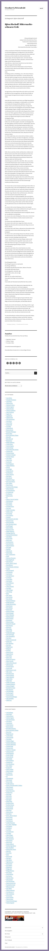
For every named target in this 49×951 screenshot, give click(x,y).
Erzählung (13, 324)
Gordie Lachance (10, 783)
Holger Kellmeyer (10, 531)
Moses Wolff (9, 631)
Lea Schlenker (9, 572)
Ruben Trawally (9, 661)
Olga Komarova (9, 862)
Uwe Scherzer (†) (10, 892)
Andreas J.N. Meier (10, 405)
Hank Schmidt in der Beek (12, 519)
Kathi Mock (8, 810)
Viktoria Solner (9, 899)
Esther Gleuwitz (10, 488)
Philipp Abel (9, 869)
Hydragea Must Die (10, 533)
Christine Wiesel (10, 456)
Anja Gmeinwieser (10, 419)
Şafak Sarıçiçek (9, 664)
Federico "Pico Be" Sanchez (12, 499)
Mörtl (7, 855)
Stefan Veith (9, 680)
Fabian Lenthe (9, 496)
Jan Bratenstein (9, 542)
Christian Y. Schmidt (11, 455)
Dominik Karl (9, 762)
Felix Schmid (9, 503)
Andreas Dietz (9, 403)
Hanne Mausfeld (10, 522)
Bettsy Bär (8, 437)
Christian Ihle (9, 451)
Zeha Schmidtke (10, 698)
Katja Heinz (9, 814)
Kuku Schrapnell (10, 570)
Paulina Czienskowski (11, 640)
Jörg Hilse (8, 549)
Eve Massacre (9, 494)
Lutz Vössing (9, 592)
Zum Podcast (8, 940)
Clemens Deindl (9, 751)
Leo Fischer (8, 577)
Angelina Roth (9, 417)
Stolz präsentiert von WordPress (22, 947)
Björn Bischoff (9, 439)
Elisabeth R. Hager (10, 480)
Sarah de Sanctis (10, 666)
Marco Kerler (9, 599)
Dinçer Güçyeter (10, 474)
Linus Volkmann (10, 583)
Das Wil (8, 467)
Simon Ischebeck (10, 675)
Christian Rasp (9, 746)
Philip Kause (9, 867)
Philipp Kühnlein (10, 871)
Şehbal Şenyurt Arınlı (11, 670)
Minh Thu (8, 851)
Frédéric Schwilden (10, 510)
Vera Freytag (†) (9, 693)
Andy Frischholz (10, 412)
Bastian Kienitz (9, 430)
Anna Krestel (9, 723)
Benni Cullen (9, 433)
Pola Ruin (8, 650)
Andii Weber (9, 401)
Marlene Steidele (10, 611)
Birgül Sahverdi (9, 734)
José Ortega (8, 794)
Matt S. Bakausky (10, 615)
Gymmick (8, 517)
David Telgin (9, 469)
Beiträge (9, 324)
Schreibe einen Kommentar (22, 324)
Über (6, 943)
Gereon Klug (9, 513)
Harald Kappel (9, 526)
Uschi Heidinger (10, 691)
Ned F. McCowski (10, 634)
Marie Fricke (9, 842)
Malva (7, 593)
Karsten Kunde (9, 807)
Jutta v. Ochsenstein (10, 554)
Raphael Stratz (9, 654)
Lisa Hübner (9, 828)
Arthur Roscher (9, 725)
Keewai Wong (9, 817)
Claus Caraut (9, 460)
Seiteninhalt (8, 927)
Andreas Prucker (10, 408)
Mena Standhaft (10, 847)
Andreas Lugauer (10, 407)
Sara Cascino (9, 876)
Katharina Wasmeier (11, 558)
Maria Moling (9, 608)
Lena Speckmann (10, 576)
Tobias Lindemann (10, 890)
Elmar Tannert (9, 485)
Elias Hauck (8, 476)
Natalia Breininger (10, 632)
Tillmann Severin (10, 887)
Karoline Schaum (10, 805)
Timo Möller (9, 888)
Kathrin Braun (9, 812)
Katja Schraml (9, 561)
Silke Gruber (9, 672)
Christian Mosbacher (11, 743)
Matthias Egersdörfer (11, 846)
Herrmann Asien (10, 529)
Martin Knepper (10, 613)
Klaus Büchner (9, 565)
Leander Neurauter (10, 823)
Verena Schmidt (9, 695)
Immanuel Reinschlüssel (11, 535)
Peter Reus (8, 645)
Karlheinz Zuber (10, 803)
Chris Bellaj (8, 739)
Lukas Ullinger (9, 590)
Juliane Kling (9, 552)
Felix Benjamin (9, 501)
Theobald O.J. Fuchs (10, 688)
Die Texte (7, 933)
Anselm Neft (9, 424)
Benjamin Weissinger (11, 432)
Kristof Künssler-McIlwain (12, 567)
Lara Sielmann (9, 821)
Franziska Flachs (10, 506)
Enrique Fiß (9, 767)
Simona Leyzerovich (11, 883)
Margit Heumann (10, 602)
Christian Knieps (10, 453)
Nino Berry (8, 638)
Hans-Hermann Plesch (11, 524)
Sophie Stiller (9, 679)
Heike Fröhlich (9, 528)
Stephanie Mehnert (10, 684)
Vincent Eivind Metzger (11, 697)
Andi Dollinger (9, 712)
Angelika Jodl (9, 416)
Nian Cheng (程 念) (10, 636)
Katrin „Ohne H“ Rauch (11, 563)
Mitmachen (8, 937)
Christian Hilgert (10, 741)
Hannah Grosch (9, 520)
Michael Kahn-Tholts (11, 849)
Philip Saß (8, 648)
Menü (41, 8)
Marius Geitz (9, 609)
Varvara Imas (9, 895)
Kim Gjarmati (9, 819)
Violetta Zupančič (10, 903)
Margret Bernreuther (11, 604)
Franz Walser (9, 504)
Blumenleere (9, 440)
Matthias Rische (10, 616)
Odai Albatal (9, 860)
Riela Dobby (9, 656)
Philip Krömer (9, 647)
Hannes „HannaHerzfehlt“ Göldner (14, 785)
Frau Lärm (8, 508)
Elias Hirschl (9, 478)
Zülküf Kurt (9, 700)
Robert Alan (9, 657)
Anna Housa (9, 421)
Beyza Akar (8, 732)
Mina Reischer (9, 625)
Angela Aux (8, 414)
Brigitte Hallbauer (10, 442)
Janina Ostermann (10, 791)
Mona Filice (9, 853)
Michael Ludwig (9, 622)
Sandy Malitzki (9, 874)
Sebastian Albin (9, 878)
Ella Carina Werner (10, 481)
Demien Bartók (9, 471)
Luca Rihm (8, 588)
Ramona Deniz (9, 652)
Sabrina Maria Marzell (11, 663)
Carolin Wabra (9, 444)
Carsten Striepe (9, 448)
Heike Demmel (9, 787)
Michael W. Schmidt (10, 624)
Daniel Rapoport (10, 464)
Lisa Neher (8, 584)
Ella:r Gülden (9, 483)
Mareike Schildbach (10, 600)
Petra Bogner (9, 865)
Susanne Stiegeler (10, 686)
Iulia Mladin (9, 536)
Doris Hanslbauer (10, 764)
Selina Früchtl (9, 879)
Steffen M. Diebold (10, 682)
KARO (7, 556)
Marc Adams (9, 595)
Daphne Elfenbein (10, 465)
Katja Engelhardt (10, 560)
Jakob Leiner (9, 540)
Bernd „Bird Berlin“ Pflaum (12, 435)
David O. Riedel (9, 755)
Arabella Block (9, 428)
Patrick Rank (9, 863)
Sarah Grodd (9, 668)
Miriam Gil (8, 627)
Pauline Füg (8, 641)
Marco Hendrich (10, 839)
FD (7, 497)
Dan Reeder (9, 462)
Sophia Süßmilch (10, 677)
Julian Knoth (9, 551)
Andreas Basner (9, 716)
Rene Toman (9, 872)
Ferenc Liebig (9, 782)
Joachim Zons (9, 792)
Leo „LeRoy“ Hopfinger (11, 824)
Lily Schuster (9, 581)
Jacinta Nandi (9, 538)
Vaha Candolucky (10, 894)
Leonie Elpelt (9, 579)
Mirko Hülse (9, 629)
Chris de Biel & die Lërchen (12, 449)
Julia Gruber (9, 796)
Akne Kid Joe (9, 398)
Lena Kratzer (9, 574)
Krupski (8, 568)
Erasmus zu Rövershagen (12, 487)
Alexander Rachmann (11, 400)
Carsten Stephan (10, 446)
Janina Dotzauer (10, 544)
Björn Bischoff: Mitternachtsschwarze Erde (19, 25)
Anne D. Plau (9, 423)
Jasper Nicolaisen (10, 545)
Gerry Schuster (9, 515)
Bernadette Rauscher (11, 728)
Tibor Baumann (9, 689)
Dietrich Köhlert (10, 760)
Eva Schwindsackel (10, 490)
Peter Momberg (9, 643)
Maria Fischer (9, 606)
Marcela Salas (9, 597)
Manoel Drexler (9, 837)
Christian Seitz (9, 748)
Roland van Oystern (10, 659)
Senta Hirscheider (10, 881)
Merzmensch (9, 620)
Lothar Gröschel (10, 586)
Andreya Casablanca (10, 410)
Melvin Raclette (9, 618)
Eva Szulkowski (9, 492)
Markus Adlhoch (10, 844)
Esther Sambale (9, 769)
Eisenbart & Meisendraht (15, 8)
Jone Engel (8, 547)
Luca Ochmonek (10, 831)
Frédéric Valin (9, 512)
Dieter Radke (9, 759)
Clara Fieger (9, 458)
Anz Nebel (8, 426)
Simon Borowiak (10, 673)
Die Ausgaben (8, 930)
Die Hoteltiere (9, 472)
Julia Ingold (8, 799)
